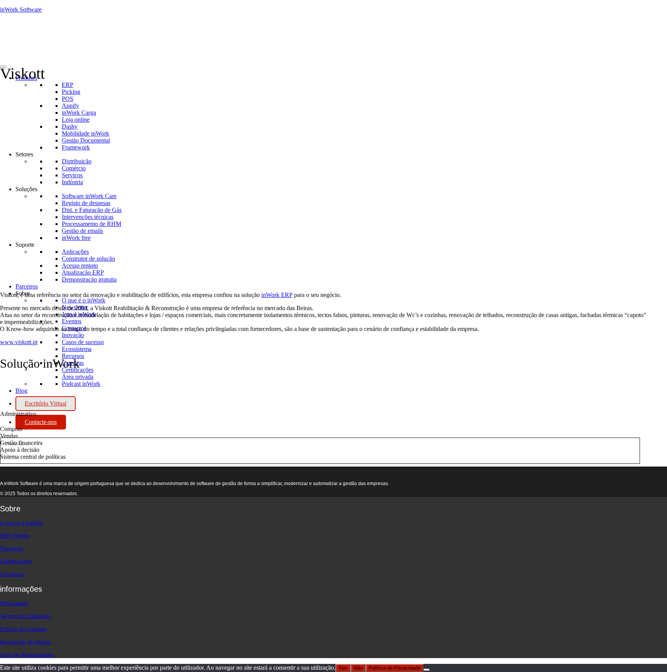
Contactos (12, 574)
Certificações (16, 561)
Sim (343, 668)
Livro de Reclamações (27, 655)
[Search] (83, 445)
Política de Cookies (23, 629)
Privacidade (14, 603)
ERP (67, 84)
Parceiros (26, 286)
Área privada (77, 376)
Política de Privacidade (394, 668)
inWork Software (21, 9)
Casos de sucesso (83, 342)
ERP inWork (14, 536)
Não (358, 668)
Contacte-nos (41, 422)
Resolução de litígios (25, 642)
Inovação (73, 335)
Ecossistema (76, 349)
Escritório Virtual (45, 403)
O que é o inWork (83, 300)
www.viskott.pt (18, 342)
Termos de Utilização (25, 616)
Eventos (71, 321)
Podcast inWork (81, 383)
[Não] (426, 670)
